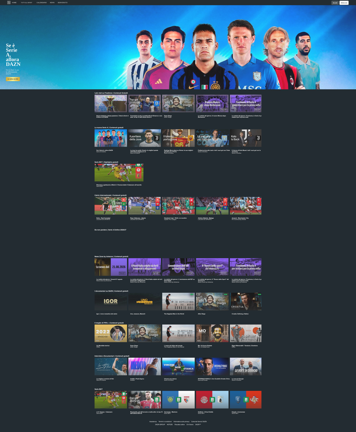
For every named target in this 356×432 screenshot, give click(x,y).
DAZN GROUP (160, 424)
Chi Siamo (190, 424)
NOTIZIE (170, 424)
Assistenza (153, 421)
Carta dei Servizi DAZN (199, 421)
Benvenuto (62, 2)
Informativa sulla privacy (181, 421)
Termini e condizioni (165, 421)
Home (14, 2)
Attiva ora (344, 3)
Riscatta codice (180, 424)
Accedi (335, 3)
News (52, 2)
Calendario (42, 2)
